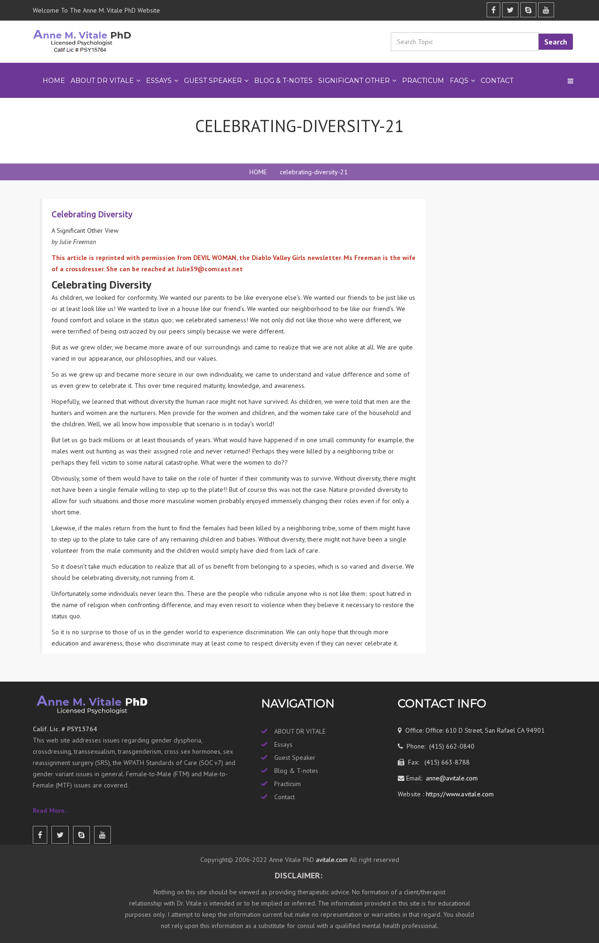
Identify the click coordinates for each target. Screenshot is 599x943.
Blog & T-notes (296, 770)
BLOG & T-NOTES (283, 80)
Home (54, 80)
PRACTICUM (423, 80)
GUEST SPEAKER (213, 80)
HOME (258, 172)
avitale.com (331, 859)
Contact (497, 80)
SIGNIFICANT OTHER (354, 80)
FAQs (459, 80)
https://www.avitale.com (459, 794)
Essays (283, 744)
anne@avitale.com (451, 778)
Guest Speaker (294, 757)
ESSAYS (159, 80)
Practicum (287, 784)
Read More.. (50, 810)
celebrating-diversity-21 (314, 172)
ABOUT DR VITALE (102, 80)
